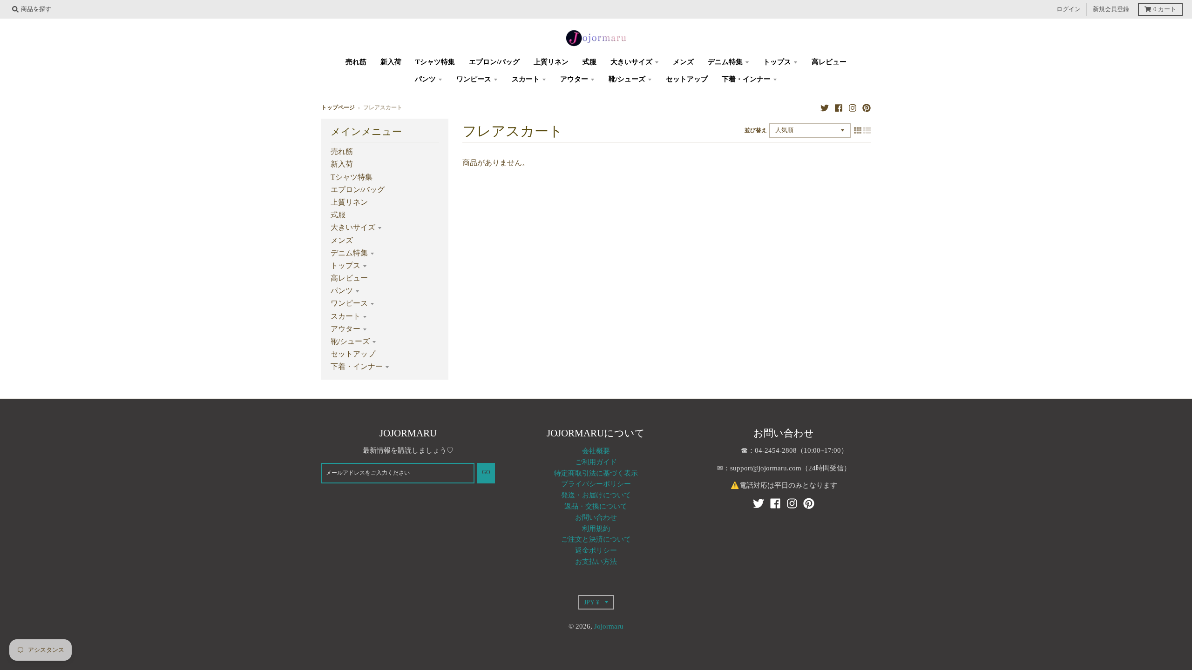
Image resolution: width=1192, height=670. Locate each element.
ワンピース (349, 303)
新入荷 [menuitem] (390, 62)
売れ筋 (342, 151)
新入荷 (342, 164)
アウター (345, 329)
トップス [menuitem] (777, 62)
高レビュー (349, 278)
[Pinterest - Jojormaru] (866, 107)
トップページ (338, 108)
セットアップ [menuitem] (687, 79)
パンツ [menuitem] (425, 79)
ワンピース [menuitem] (473, 79)
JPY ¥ (591, 602)
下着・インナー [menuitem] (746, 79)
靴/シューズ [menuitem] (627, 79)
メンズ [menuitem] (683, 62)
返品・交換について (595, 506)
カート (1164, 9)
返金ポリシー (596, 550)
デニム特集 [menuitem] (725, 62)
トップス (345, 265)
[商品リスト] (867, 130)
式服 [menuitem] (589, 62)
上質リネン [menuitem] (551, 62)
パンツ (342, 291)
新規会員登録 (1111, 9)
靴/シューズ (350, 341)
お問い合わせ (596, 517)
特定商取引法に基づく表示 (596, 473)
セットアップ (353, 354)
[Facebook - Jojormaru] (838, 107)
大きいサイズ (353, 227)
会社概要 (596, 451)
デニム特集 (349, 253)
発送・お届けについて (596, 495)
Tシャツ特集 (351, 177)
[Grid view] (857, 130)
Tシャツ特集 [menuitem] (435, 62)
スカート (345, 316)
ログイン (1069, 9)
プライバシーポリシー (596, 484)
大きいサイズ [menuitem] (631, 62)
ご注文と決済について (596, 539)
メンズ (342, 240)
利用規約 (596, 528)
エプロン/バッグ (358, 190)
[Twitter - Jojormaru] (824, 107)
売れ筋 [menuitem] (355, 62)
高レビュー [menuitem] (829, 62)
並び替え (756, 130)
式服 (338, 215)
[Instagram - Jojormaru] (852, 107)
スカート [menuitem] (526, 79)
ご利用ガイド (596, 462)
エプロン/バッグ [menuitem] (494, 62)
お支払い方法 (596, 561)
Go (486, 472)
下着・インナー (357, 366)
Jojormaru (608, 626)
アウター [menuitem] (574, 79)
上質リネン (349, 202)
